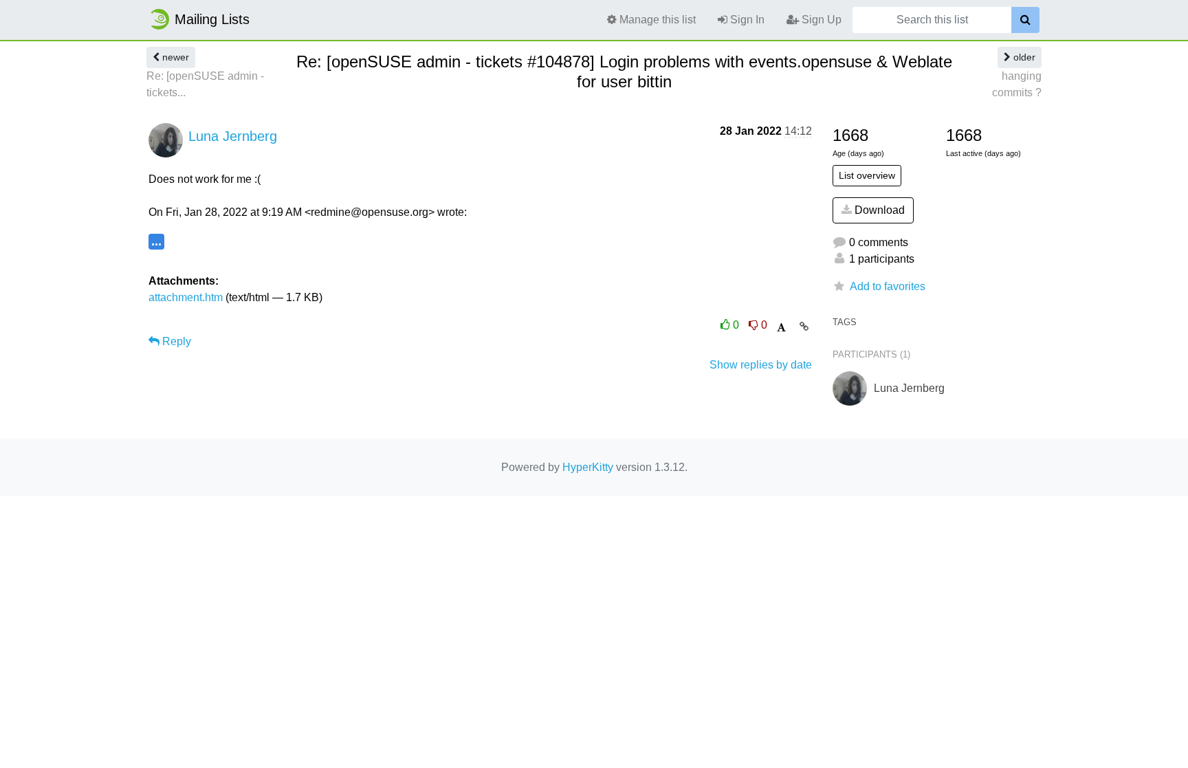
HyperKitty (587, 467)
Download (878, 210)
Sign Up (820, 19)
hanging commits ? (1017, 84)
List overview (867, 175)
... (156, 241)
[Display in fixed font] (781, 327)
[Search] (1025, 20)
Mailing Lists (212, 19)
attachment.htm (185, 297)
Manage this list (656, 19)
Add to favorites (887, 286)
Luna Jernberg (232, 136)
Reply (175, 341)
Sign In (745, 19)
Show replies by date (761, 365)
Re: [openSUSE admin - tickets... (205, 84)
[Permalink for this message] (804, 327)
